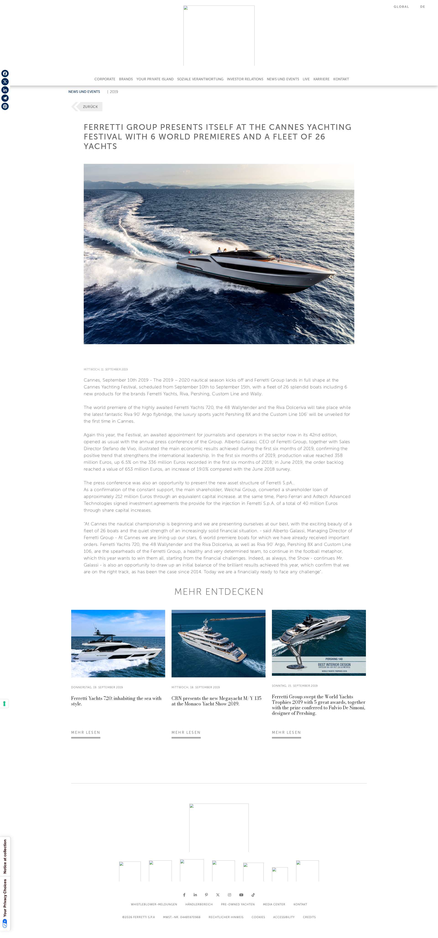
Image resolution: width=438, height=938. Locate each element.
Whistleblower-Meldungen (154, 904)
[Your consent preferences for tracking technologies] (4, 703)
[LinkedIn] (5, 90)
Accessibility (284, 917)
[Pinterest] (5, 106)
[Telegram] (5, 98)
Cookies (258, 917)
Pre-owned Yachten (238, 904)
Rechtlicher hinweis (226, 917)
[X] (5, 82)
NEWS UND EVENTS (283, 79)
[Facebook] (5, 73)
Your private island (155, 79)
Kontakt (341, 79)
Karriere (321, 79)
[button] (404, 6)
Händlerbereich (199, 904)
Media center (274, 904)
